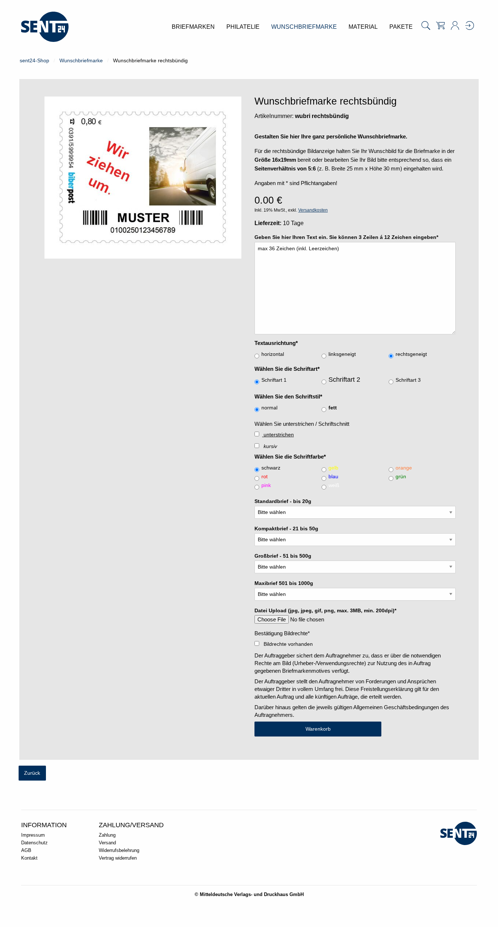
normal (269, 408)
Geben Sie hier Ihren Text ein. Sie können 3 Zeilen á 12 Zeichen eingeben (346, 237)
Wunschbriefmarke (81, 60)
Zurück (32, 773)
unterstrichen (278, 434)
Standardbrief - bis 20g (282, 501)
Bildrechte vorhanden (287, 644)
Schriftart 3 (408, 380)
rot (264, 476)
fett (332, 408)
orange (404, 468)
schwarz (270, 468)
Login (469, 25)
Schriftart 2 (344, 379)
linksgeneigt (342, 354)
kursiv (269, 446)
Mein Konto (455, 25)
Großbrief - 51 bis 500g (282, 556)
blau (333, 476)
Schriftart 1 (274, 380)
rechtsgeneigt (411, 354)
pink (266, 485)
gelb (333, 468)
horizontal (272, 354)
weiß (333, 485)
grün (401, 476)
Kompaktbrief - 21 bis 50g (286, 528)
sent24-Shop (34, 60)
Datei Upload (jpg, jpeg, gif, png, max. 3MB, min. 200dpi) (325, 610)
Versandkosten (313, 210)
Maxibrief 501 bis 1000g (283, 583)
